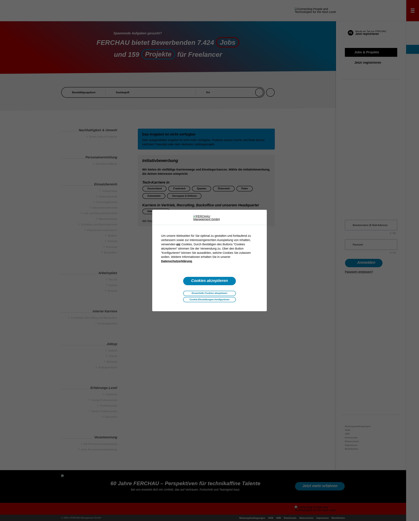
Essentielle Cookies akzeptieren (209, 293)
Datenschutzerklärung (176, 261)
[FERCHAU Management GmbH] (209, 218)
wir (178, 244)
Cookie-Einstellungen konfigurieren (209, 299)
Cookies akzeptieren (209, 281)
